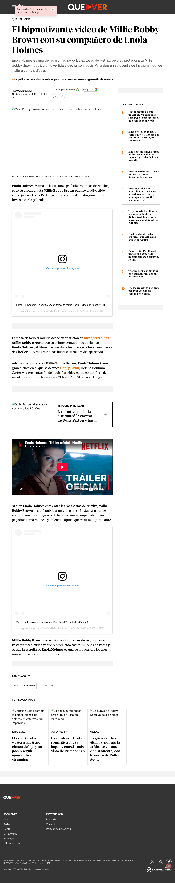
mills (42, 311)
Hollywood (9, 838)
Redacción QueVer (22, 91)
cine (27, 19)
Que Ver (17, 19)
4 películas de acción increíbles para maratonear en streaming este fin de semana (64, 79)
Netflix (6, 828)
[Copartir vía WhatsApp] (55, 96)
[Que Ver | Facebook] (168, 861)
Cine (5, 819)
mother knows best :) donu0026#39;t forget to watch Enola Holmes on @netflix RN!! (61, 304)
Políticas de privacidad (58, 828)
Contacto (51, 824)
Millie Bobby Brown (24, 686)
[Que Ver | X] (152, 861)
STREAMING (10, 833)
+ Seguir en (88, 90)
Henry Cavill (69, 368)
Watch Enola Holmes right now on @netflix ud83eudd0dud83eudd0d (52, 622)
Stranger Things (96, 338)
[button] (14, 6)
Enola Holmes (49, 686)
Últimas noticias (12, 843)
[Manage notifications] (168, 866)
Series (6, 824)
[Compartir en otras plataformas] (62, 96)
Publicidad (51, 819)
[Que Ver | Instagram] (160, 861)
